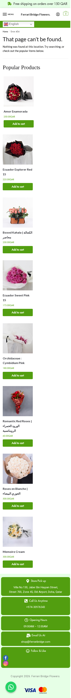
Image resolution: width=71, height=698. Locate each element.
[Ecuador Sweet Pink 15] (18, 275)
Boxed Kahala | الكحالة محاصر (17, 235)
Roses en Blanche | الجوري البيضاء (15, 491)
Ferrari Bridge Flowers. (35, 14)
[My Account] (58, 14)
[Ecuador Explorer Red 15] (18, 149)
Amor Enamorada (15, 111)
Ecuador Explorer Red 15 (17, 172)
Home (5, 31)
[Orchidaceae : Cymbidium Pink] (18, 338)
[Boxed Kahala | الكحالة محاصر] (18, 212)
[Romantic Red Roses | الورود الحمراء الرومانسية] (18, 401)
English (13, 24)
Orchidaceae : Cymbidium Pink (14, 360)
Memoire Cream (14, 551)
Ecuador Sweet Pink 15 (16, 297)
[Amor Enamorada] (19, 91)
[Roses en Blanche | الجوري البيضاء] (18, 469)
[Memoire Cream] (18, 532)
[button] (10, 687)
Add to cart (19, 124)
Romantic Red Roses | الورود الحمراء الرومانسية (17, 425)
